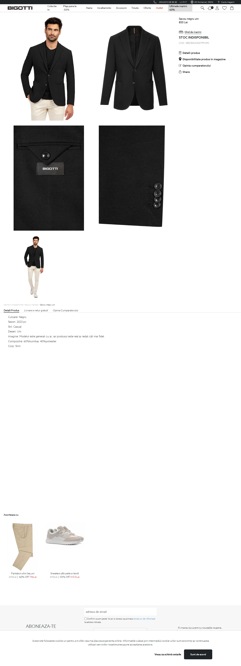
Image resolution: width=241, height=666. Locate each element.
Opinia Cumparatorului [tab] (65, 310)
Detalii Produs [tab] (11, 310)
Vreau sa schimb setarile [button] (168, 654)
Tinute (135, 8)
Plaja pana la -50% (69, 8)
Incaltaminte (104, 8)
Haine (89, 8)
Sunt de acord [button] (198, 654)
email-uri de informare (144, 618)
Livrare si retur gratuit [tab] (36, 310)
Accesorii (121, 8)
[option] (23, 554)
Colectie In (52, 8)
